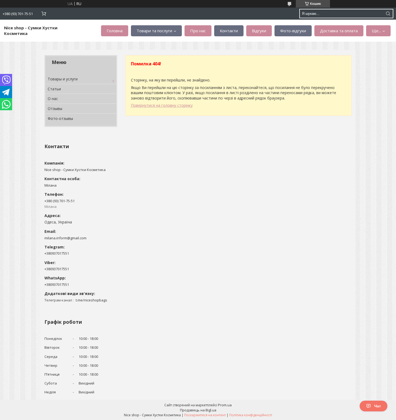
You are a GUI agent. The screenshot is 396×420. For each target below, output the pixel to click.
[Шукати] (388, 13)
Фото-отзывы (60, 118)
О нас (53, 98)
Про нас (198, 30)
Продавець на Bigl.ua (198, 410)
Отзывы (55, 108)
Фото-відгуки (293, 30)
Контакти (229, 30)
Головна (115, 30)
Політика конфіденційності (250, 415)
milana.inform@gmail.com (65, 238)
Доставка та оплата (339, 30)
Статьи (54, 88)
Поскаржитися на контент (205, 415)
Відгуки (259, 30)
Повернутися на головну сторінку (162, 105)
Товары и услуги (63, 78)
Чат (377, 406)
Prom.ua (225, 405)
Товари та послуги (154, 30)
